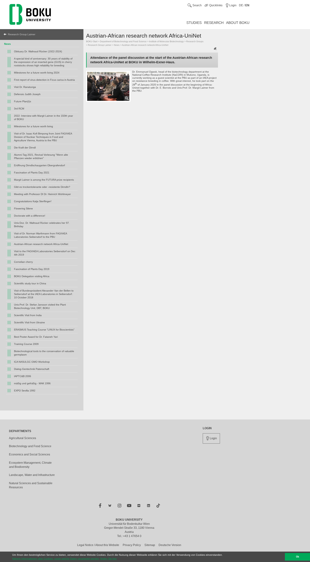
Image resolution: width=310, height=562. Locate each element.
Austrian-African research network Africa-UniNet (41, 244)
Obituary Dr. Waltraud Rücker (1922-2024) (38, 51)
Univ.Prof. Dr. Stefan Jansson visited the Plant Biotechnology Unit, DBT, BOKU (40, 306)
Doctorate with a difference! (29, 215)
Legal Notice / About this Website (98, 545)
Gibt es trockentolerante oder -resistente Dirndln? (42, 186)
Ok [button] (297, 557)
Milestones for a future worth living (33, 126)
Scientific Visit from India (28, 315)
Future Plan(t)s (22, 101)
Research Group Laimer (21, 34)
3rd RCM (19, 108)
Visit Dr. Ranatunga (25, 87)
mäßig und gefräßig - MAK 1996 (32, 383)
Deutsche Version (170, 545)
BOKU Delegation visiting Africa (31, 276)
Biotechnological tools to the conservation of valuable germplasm (44, 353)
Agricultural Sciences (22, 438)
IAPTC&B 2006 (22, 376)
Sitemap (149, 545)
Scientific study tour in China (30, 283)
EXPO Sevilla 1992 (24, 390)
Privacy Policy (132, 545)
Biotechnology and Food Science (30, 446)
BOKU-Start (91, 41)
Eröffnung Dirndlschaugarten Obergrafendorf (39, 165)
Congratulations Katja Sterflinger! (32, 201)
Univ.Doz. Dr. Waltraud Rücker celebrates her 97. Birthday (42, 224)
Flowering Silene (23, 208)
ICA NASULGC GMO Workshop (32, 361)
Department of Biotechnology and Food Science (123, 41)
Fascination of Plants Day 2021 (31, 172)
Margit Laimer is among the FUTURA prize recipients (44, 179)
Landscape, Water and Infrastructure (32, 474)
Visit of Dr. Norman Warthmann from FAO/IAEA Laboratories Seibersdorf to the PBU (40, 235)
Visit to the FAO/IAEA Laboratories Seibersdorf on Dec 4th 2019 (44, 253)
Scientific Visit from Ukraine (29, 322)
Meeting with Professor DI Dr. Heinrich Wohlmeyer (42, 194)
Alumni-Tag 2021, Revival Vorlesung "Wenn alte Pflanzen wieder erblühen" (41, 156)
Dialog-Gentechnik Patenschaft (31, 369)
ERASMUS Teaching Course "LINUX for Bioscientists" (44, 329)
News (7, 43)
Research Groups (194, 41)
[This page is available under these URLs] (215, 49)
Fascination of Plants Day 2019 (31, 269)
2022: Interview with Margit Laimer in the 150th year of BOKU (43, 117)
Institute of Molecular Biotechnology (166, 41)
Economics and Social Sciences (29, 454)
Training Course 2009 (26, 344)
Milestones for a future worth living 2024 (36, 72)
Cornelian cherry (23, 261)
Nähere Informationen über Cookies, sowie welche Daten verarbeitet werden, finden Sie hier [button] (64, 558)
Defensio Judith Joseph (27, 94)
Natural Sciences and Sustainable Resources (30, 485)
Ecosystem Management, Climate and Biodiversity (30, 464)
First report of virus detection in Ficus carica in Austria (44, 79)
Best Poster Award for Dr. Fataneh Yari (36, 336)
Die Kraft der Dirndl (25, 147)
